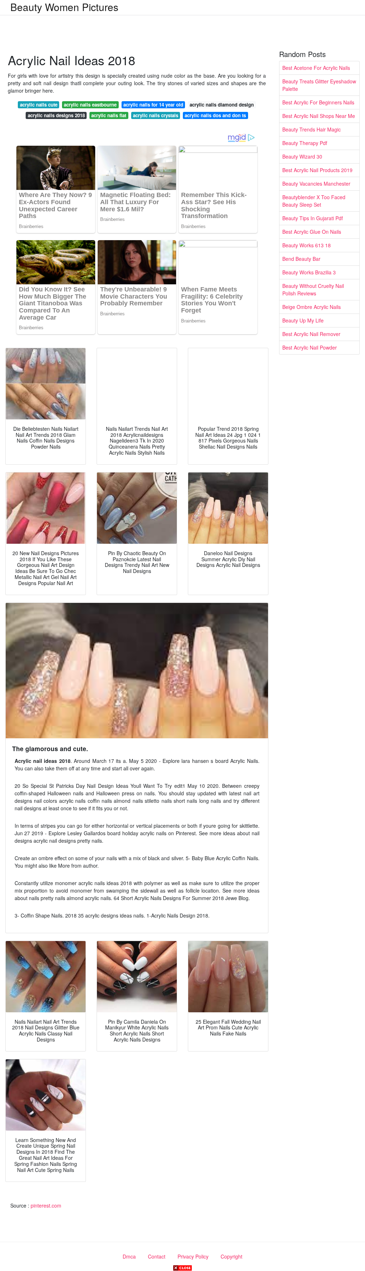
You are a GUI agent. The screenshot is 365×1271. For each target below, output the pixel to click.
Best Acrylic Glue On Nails (311, 231)
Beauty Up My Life (303, 320)
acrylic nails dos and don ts (215, 115)
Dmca (129, 1256)
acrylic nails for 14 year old (153, 104)
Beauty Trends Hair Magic (311, 129)
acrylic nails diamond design (222, 104)
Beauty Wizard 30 (302, 156)
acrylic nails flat (108, 115)
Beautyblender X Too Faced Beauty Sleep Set (313, 200)
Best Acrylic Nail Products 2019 (317, 170)
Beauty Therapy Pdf (304, 142)
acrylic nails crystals (155, 115)
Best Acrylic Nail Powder (309, 347)
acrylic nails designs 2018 (56, 115)
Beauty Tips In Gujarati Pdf (312, 218)
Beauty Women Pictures (64, 6)
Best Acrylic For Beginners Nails (318, 102)
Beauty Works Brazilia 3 (309, 272)
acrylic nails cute (38, 104)
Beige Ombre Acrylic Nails (311, 306)
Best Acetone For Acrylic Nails (316, 67)
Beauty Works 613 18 (306, 245)
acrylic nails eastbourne (90, 104)
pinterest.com (46, 1205)
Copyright (231, 1256)
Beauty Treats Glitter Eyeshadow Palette (319, 85)
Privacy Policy (193, 1256)
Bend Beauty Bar (301, 258)
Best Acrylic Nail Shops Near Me (318, 115)
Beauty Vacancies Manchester (316, 183)
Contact (156, 1256)
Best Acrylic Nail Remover (311, 333)
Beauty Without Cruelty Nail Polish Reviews (313, 289)
